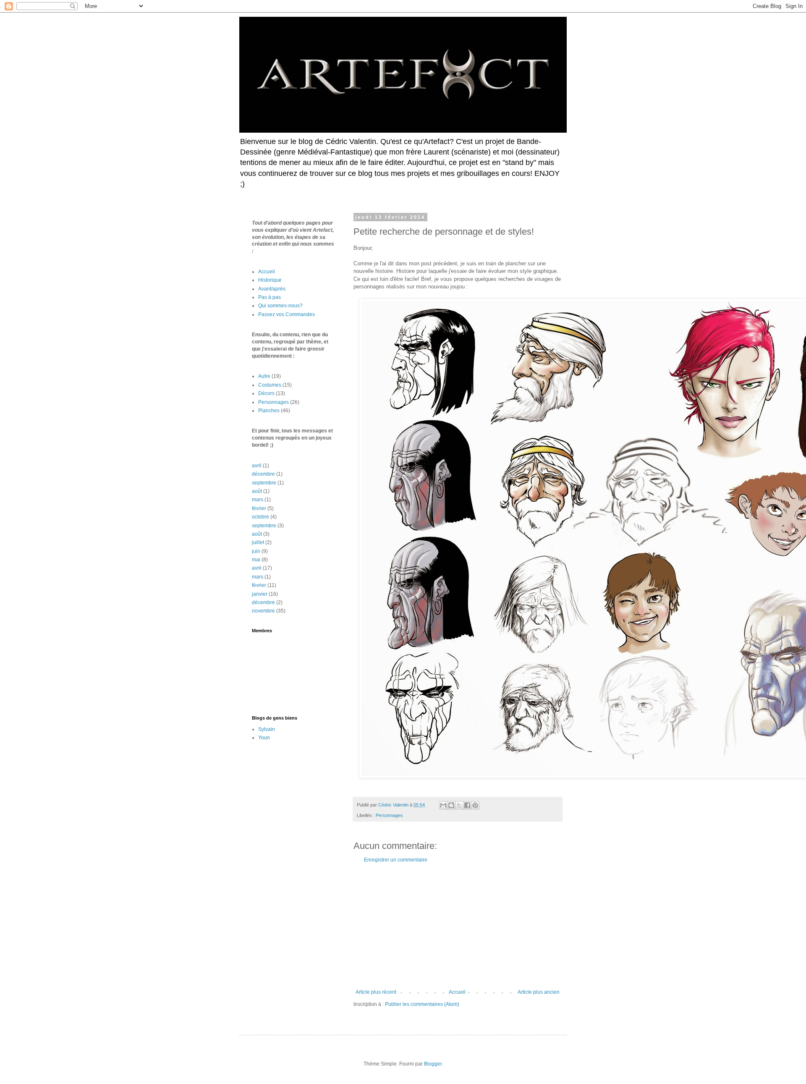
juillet (258, 542)
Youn (264, 738)
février (259, 508)
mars (257, 500)
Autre (264, 376)
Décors (266, 393)
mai (256, 560)
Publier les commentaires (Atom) (422, 1004)
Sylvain (266, 729)
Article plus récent (376, 992)
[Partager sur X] (459, 805)
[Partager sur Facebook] (467, 805)
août (257, 491)
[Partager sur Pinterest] (475, 805)
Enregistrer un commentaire (395, 860)
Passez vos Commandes (286, 314)
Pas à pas (269, 297)
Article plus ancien (539, 992)
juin (256, 551)
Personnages (389, 815)
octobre (260, 517)
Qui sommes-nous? (280, 306)
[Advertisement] (458, 926)
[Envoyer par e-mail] (443, 805)
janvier (259, 594)
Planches (269, 411)
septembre (264, 483)
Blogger (433, 1064)
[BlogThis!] (451, 805)
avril (257, 466)
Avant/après (271, 289)
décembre (263, 474)
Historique (270, 280)
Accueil (457, 992)
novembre (263, 611)
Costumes (269, 385)
